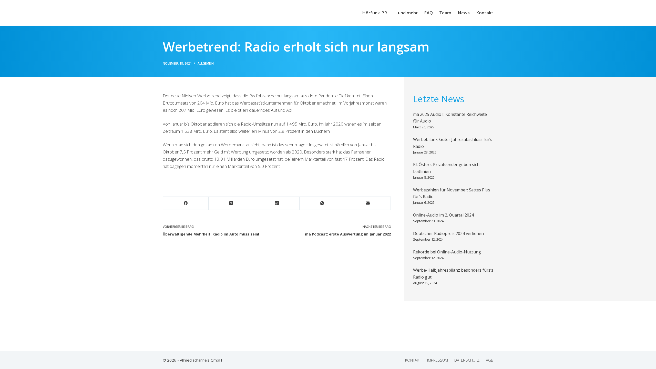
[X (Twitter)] (231, 203)
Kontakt (484, 13)
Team (445, 13)
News (464, 13)
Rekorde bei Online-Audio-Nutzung (447, 252)
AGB (489, 360)
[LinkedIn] (277, 203)
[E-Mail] (368, 203)
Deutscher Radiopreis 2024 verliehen (448, 233)
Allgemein (206, 63)
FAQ (428, 13)
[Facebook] (186, 203)
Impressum (437, 360)
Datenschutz (466, 360)
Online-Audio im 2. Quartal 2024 (443, 215)
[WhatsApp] (322, 203)
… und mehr (405, 13)
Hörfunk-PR (374, 13)
